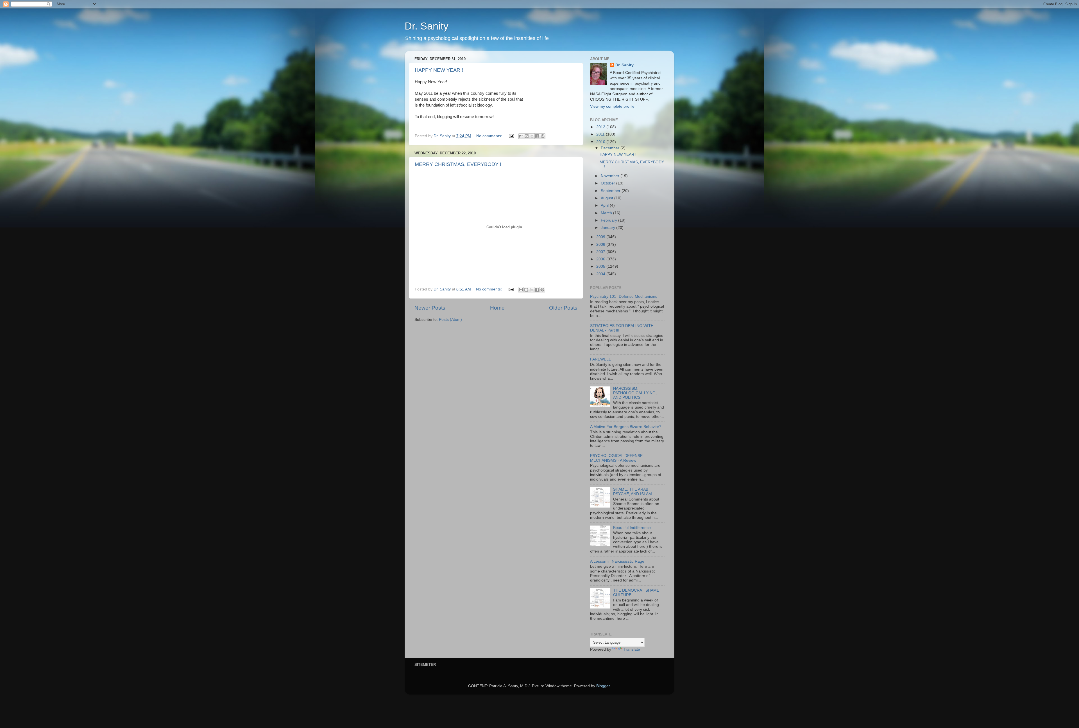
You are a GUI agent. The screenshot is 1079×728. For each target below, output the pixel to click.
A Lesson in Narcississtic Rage (617, 561)
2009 (601, 237)
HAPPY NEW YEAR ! (439, 70)
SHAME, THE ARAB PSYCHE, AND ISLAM (632, 491)
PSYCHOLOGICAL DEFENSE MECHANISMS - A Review (616, 458)
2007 (601, 252)
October (608, 183)
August (607, 198)
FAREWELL (600, 359)
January (608, 228)
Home (497, 308)
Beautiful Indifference (632, 528)
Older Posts (563, 308)
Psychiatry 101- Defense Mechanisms (623, 296)
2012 (601, 127)
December (610, 148)
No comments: (489, 136)
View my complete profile (612, 106)
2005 (601, 266)
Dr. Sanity (426, 26)
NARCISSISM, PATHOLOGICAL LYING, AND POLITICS (635, 393)
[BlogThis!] (526, 136)
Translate (632, 649)
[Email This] (521, 136)
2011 (601, 134)
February (609, 220)
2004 (601, 274)
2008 (601, 244)
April (605, 205)
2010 (601, 142)
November (610, 176)
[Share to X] (532, 136)
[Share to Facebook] (537, 136)
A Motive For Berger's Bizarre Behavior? (625, 427)
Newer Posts (429, 308)
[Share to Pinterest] (542, 136)
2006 (601, 259)
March (607, 213)
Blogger (603, 686)
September (611, 191)
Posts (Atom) (450, 319)
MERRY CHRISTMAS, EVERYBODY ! (458, 164)
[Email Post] (511, 136)
